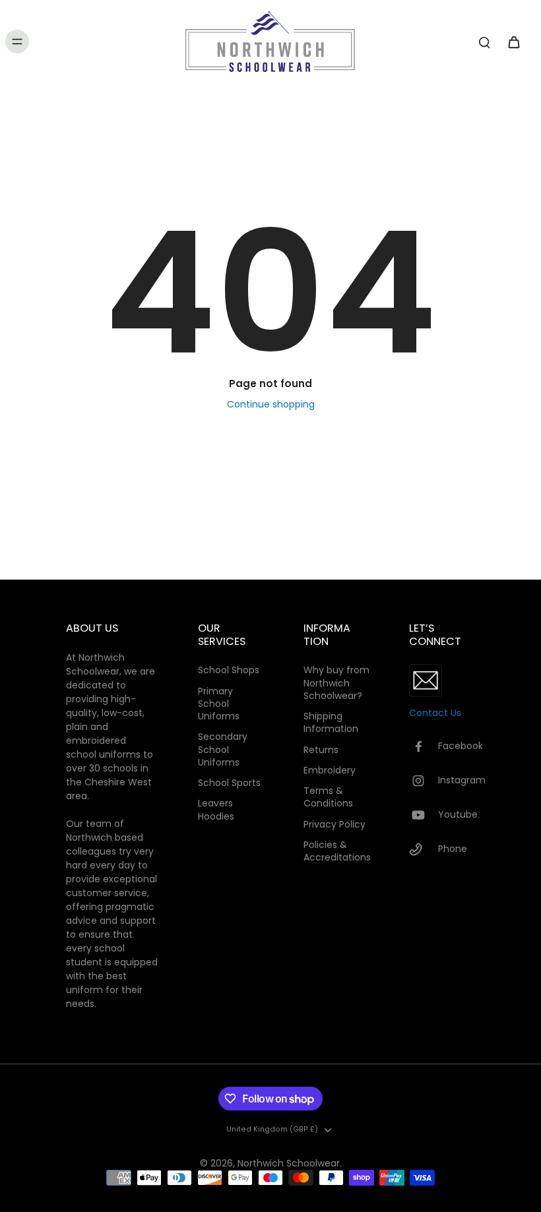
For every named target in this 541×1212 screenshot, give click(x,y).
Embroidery (329, 770)
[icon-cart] (513, 41)
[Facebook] (423, 746)
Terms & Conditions (328, 797)
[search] (484, 41)
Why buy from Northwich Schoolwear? (336, 683)
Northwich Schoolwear (289, 1163)
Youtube (458, 814)
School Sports (229, 783)
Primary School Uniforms (218, 704)
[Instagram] (423, 780)
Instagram (462, 780)
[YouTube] (423, 815)
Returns (320, 750)
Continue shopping (271, 404)
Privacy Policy (334, 824)
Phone (452, 849)
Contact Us (435, 712)
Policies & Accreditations (336, 851)
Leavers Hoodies (216, 809)
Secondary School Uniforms (222, 750)
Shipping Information (330, 722)
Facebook (460, 746)
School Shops (228, 670)
